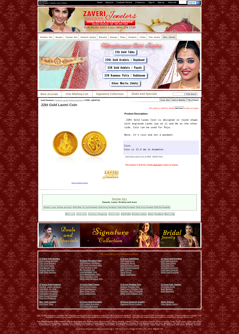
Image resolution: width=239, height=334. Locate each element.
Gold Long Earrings (169, 270)
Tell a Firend (193, 100)
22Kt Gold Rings (127, 261)
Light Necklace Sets (88, 267)
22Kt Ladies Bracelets (89, 304)
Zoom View (165, 100)
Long (82, 272)
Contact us (140, 2)
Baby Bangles (167, 289)
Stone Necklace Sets (89, 277)
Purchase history (139, 214)
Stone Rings (125, 272)
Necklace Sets (90, 272)
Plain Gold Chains (88, 294)
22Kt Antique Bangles (48, 261)
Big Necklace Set (87, 270)
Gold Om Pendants (162, 207)
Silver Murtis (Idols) (125, 83)
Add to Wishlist (178, 100)
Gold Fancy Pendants (107, 207)
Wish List (70, 214)
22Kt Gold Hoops (168, 263)
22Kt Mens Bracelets (89, 306)
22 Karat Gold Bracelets (91, 302)
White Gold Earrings (170, 272)
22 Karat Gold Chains (89, 284)
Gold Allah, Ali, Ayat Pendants (85, 207)
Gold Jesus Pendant (145, 207)
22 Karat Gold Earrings (171, 259)
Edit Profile (126, 214)
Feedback (159, 214)
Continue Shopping (97, 214)
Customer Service (124, 2)
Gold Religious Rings (129, 265)
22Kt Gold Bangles (47, 263)
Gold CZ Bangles (46, 270)
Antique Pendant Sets (129, 287)
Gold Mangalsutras (88, 289)
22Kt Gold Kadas (46, 265)
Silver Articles (167, 302)
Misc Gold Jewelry (47, 302)
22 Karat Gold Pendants (50, 284)
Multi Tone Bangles (47, 272)
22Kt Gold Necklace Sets (91, 265)
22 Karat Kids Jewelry (171, 284)
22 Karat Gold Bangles (49, 259)
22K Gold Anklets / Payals (125, 68)
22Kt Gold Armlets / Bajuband (125, 60)
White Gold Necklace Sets (91, 279)
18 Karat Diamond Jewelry (132, 302)
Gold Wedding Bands (129, 268)
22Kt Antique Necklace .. (90, 263)
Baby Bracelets (167, 291)
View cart (172, 2)
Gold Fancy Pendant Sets (131, 289)
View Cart (81, 214)
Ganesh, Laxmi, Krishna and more (69, 100)
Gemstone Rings (127, 263)
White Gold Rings (128, 275)
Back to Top (169, 214)
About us (109, 2)
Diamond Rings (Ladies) (131, 304)
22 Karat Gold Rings (129, 259)
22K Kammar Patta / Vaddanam (125, 75)
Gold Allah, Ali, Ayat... (48, 289)
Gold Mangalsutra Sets (90, 274)
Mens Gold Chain (87, 291)
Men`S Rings (126, 270)
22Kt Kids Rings (168, 287)
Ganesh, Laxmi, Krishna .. (50, 287)
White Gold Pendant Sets (131, 294)
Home (99, 2)
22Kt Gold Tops (167, 265)
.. (179, 37)
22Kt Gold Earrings (169, 261)
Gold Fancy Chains (88, 287)
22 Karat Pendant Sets (130, 284)
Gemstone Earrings (169, 268)
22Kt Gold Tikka (46, 304)
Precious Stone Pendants (131, 291)
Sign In (151, 2)
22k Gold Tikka (125, 52)
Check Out (114, 214)
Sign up (161, 2)
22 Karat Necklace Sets (91, 261)
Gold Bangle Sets (47, 268)
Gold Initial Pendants (126, 207)
